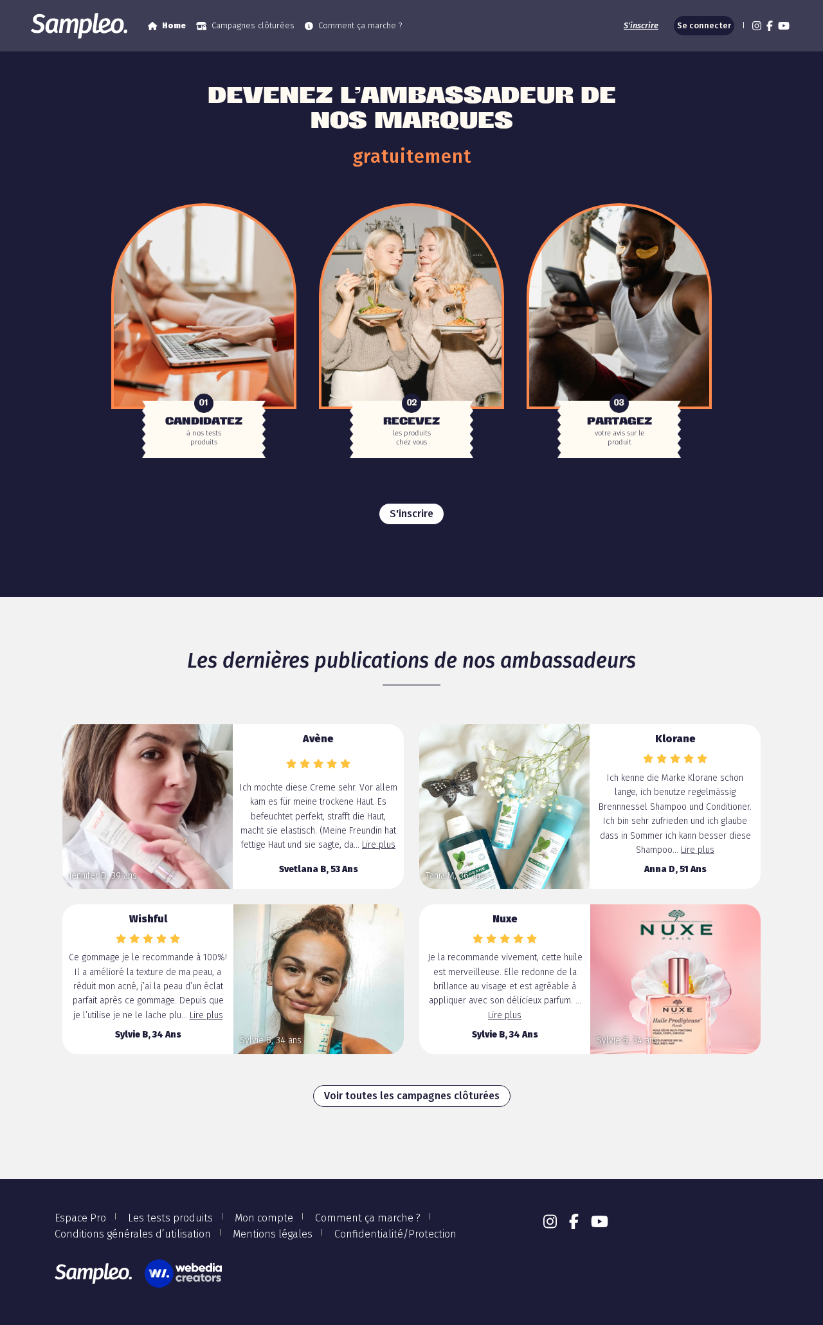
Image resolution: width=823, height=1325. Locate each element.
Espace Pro (80, 1218)
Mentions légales (272, 1234)
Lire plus (378, 844)
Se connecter (704, 25)
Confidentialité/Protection (395, 1234)
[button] (742, 25)
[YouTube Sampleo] (783, 25)
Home (174, 25)
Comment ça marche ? (360, 25)
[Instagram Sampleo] (757, 25)
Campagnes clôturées (253, 25)
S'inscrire (641, 25)
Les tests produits (170, 1218)
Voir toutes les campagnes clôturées (412, 1096)
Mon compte (264, 1218)
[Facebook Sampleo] (769, 25)
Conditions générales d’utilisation (133, 1234)
